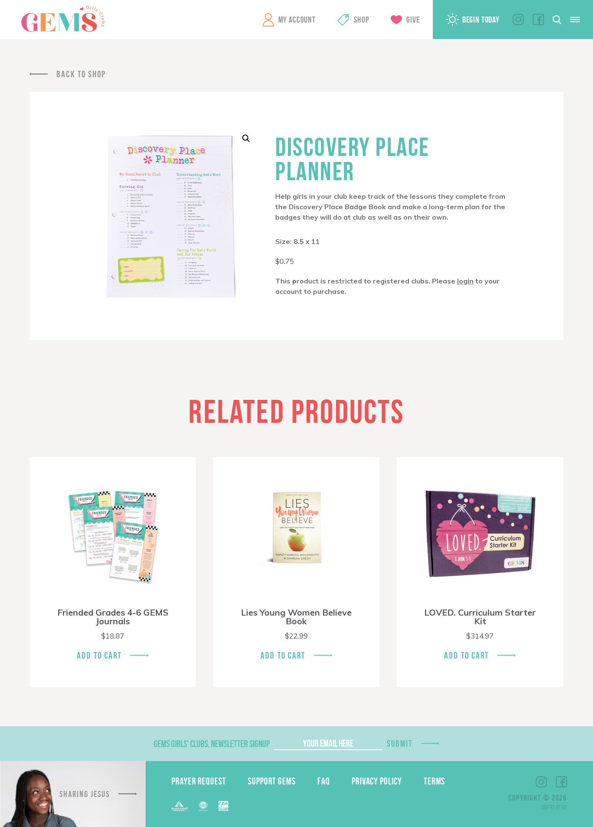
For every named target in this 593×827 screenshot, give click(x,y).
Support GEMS (272, 781)
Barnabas (179, 806)
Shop (361, 19)
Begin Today (481, 19)
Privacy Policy (377, 781)
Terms (434, 781)
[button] (246, 138)
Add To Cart (99, 655)
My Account (297, 19)
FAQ (323, 781)
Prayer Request (198, 781)
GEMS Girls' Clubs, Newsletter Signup (212, 743)
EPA (223, 806)
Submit (400, 743)
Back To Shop (81, 74)
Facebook (538, 19)
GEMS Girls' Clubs (63, 19)
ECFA (203, 806)
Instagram (518, 19)
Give (412, 19)
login (465, 281)
